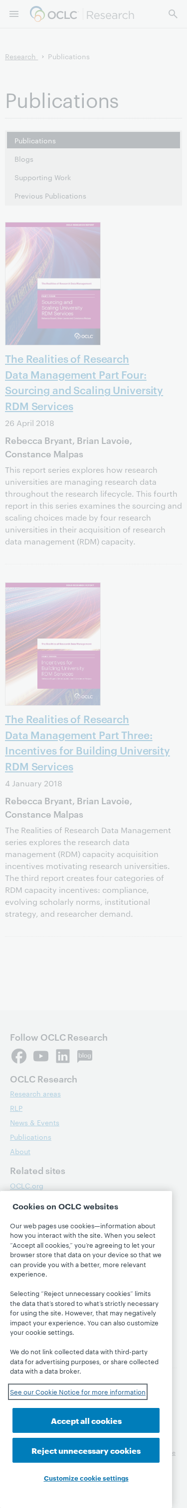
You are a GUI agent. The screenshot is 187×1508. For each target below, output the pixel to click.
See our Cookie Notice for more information (78, 1391)
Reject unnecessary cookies (86, 1450)
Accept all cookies (86, 1420)
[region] (86, 1349)
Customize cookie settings (86, 1477)
